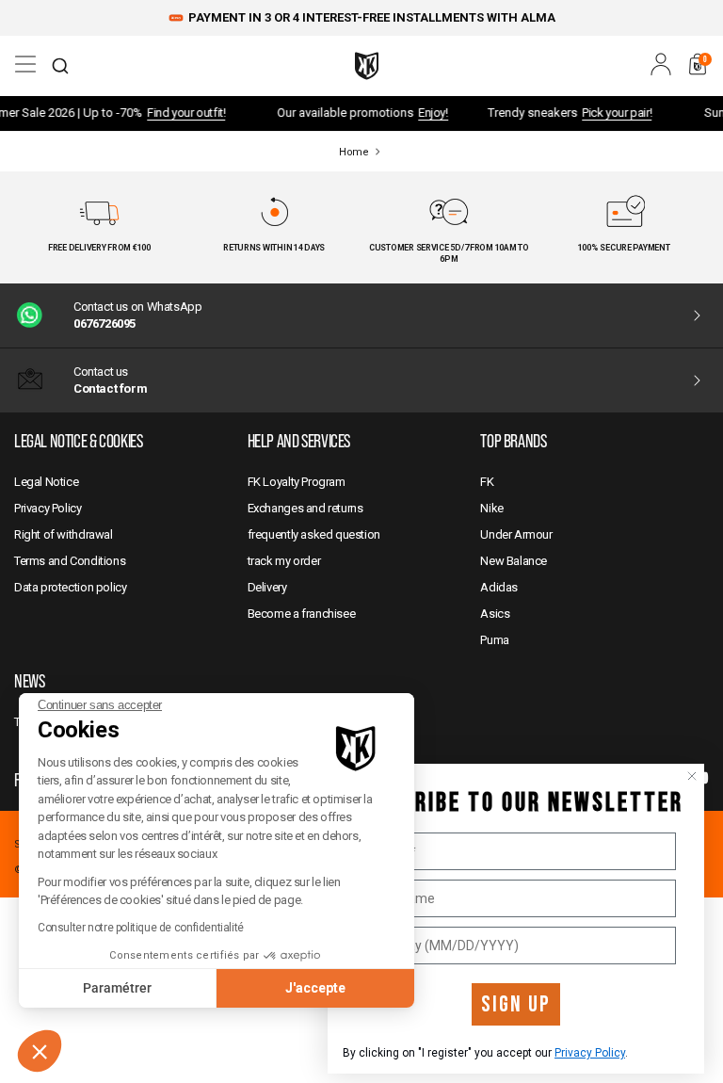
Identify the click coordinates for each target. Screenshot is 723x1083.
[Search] (60, 66)
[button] (39, 1051)
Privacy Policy (589, 1052)
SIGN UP (516, 1004)
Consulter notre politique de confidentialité (141, 927)
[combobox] (60, 66)
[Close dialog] (692, 776)
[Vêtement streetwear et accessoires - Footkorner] (366, 66)
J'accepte (315, 987)
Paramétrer (117, 987)
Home (353, 152)
